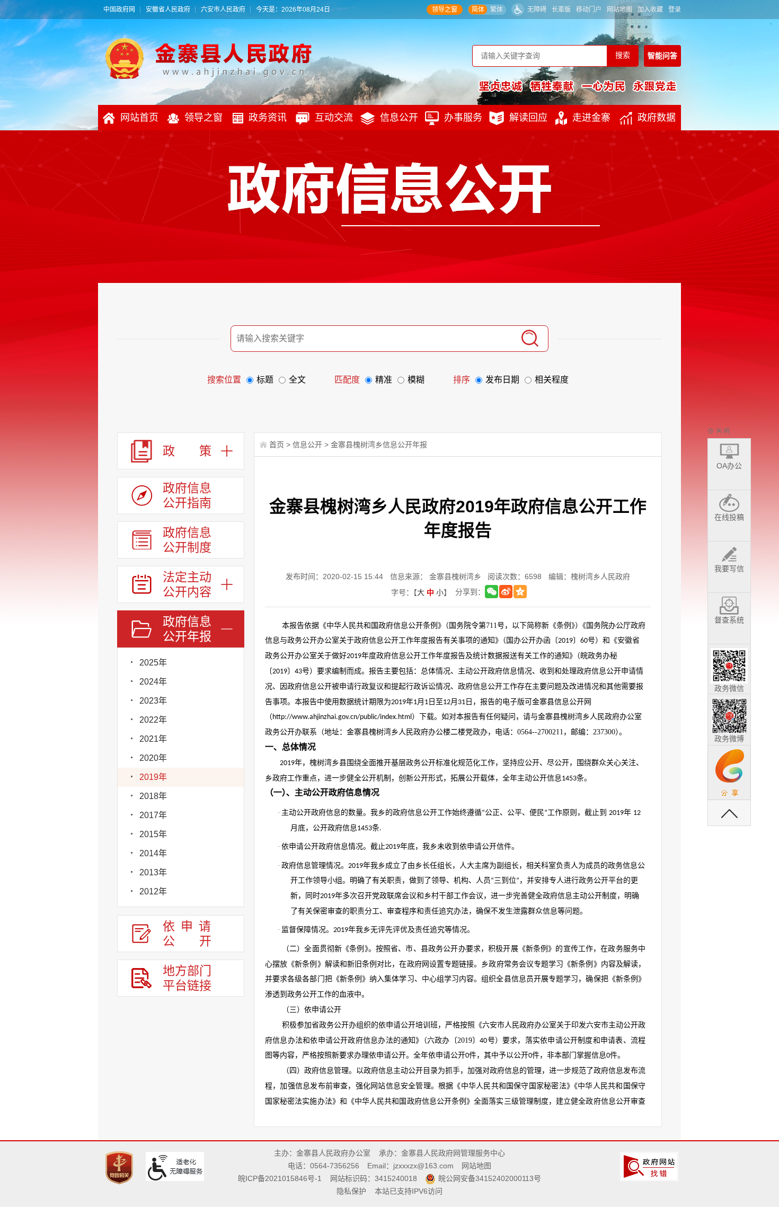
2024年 (153, 681)
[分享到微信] (491, 591)
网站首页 (139, 117)
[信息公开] (414, 194)
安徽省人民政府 (168, 9)
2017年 (153, 815)
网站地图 (619, 9)
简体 (478, 9)
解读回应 (528, 117)
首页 (276, 444)
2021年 (153, 738)
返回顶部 (729, 813)
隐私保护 (351, 1191)
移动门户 (588, 9)
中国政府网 (119, 9)
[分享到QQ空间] (520, 591)
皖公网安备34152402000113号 (489, 1178)
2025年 (153, 662)
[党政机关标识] (120, 1166)
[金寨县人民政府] (208, 58)
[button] (561, 9)
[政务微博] (729, 713)
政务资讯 (268, 117)
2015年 (153, 834)
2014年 (153, 853)
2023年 (153, 700)
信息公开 (399, 117)
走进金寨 (591, 117)
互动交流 (334, 117)
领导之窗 (444, 9)
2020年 (153, 757)
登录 (674, 9)
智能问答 (662, 55)
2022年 (153, 719)
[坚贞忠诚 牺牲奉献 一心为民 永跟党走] (577, 86)
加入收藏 (650, 9)
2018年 (153, 796)
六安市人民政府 (223, 9)
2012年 (153, 891)
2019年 (153, 777)
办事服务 (463, 117)
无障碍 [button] (536, 9)
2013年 (153, 872)
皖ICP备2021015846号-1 (280, 1178)
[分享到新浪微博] (505, 591)
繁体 (496, 9)
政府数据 (657, 117)
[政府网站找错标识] (650, 1165)
